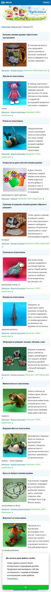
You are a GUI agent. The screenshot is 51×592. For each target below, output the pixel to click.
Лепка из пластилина (18, 112)
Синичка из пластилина (14, 252)
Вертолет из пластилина (14, 518)
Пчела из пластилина (13, 121)
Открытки (14, 199)
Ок (25, 587)
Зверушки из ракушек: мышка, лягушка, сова (24, 342)
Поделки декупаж (16, 70)
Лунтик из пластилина (13, 76)
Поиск (46, 3)
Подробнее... (13, 579)
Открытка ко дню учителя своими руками (22, 163)
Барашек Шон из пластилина (16, 428)
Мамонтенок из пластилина (16, 384)
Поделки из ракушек (17, 243)
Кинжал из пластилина (13, 297)
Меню (8, 3)
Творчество (5, 70)
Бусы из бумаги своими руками (18, 473)
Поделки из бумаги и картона (20, 509)
